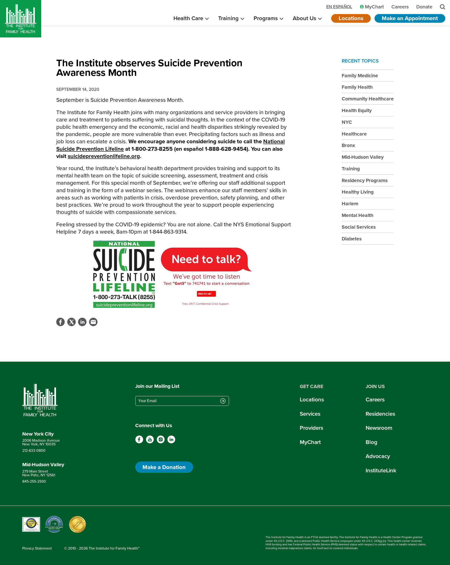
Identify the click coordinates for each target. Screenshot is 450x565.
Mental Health (357, 215)
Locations (351, 18)
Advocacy (378, 456)
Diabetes (352, 238)
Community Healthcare (368, 98)
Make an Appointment (410, 18)
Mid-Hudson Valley (363, 157)
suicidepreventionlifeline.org (104, 156)
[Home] (20, 18)
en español (339, 7)
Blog (371, 442)
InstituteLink (381, 470)
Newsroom (379, 428)
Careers (375, 399)
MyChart (310, 442)
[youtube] (150, 442)
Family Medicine (360, 75)
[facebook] (139, 442)
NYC (347, 122)
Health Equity (357, 110)
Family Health (357, 87)
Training (351, 168)
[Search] (442, 7)
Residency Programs (365, 180)
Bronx (348, 145)
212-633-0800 (33, 450)
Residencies (380, 414)
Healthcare (354, 133)
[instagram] (161, 442)
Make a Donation (164, 467)
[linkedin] (171, 442)
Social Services (359, 227)
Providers (311, 428)
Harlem (350, 203)
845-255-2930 (34, 481)
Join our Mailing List (157, 386)
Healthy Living (358, 191)
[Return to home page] (43, 400)
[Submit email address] (223, 401)
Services (310, 414)
